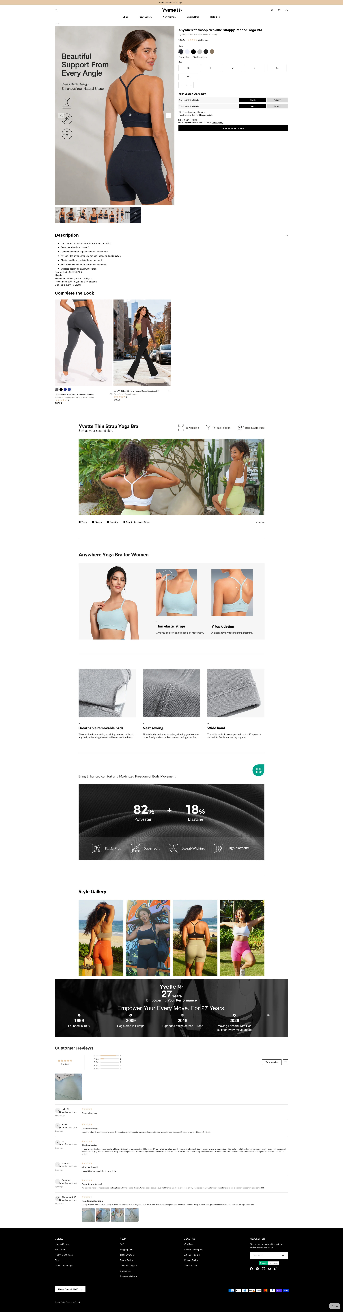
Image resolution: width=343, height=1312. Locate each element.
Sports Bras (193, 17)
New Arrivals (169, 17)
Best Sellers (145, 17)
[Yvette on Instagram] (263, 1269)
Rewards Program (128, 1266)
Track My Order (127, 1255)
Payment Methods (128, 1276)
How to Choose (62, 1244)
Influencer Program (193, 1249)
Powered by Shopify (73, 1302)
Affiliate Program (192, 1255)
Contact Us (125, 1271)
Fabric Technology (63, 1266)
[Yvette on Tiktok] (275, 1269)
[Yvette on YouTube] (269, 1269)
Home (57, 23)
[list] (114, 115)
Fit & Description (200, 57)
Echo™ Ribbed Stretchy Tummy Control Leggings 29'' (136, 391)
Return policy (217, 123)
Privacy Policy (191, 1260)
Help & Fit (215, 17)
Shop (125, 17)
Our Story (188, 1244)
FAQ (122, 1244)
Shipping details (205, 115)
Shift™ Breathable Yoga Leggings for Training (74, 394)
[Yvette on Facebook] (251, 1269)
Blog (57, 1260)
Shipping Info (126, 1249)
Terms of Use (190, 1266)
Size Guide (60, 1249)
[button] (286, 10)
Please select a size (233, 128)
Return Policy (126, 1260)
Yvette (63, 1302)
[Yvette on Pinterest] (257, 1269)
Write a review (272, 1062)
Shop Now (184, 2)
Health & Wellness (64, 1255)
